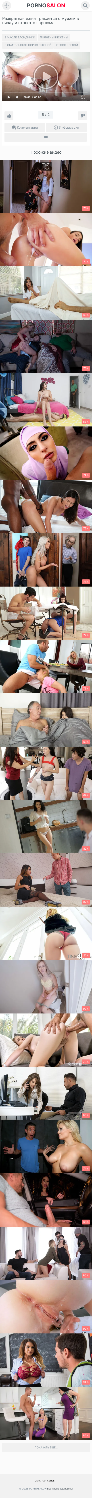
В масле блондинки (19, 37)
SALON (46, 5)
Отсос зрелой (67, 45)
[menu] (6, 5)
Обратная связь (45, 1480)
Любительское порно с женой (27, 45)
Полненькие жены (54, 37)
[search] (85, 5)
